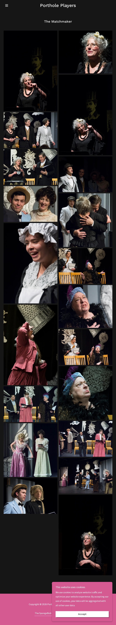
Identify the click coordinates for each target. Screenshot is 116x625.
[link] (58, 6)
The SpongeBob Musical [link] (47, 613)
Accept (82, 614)
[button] (12, 5)
